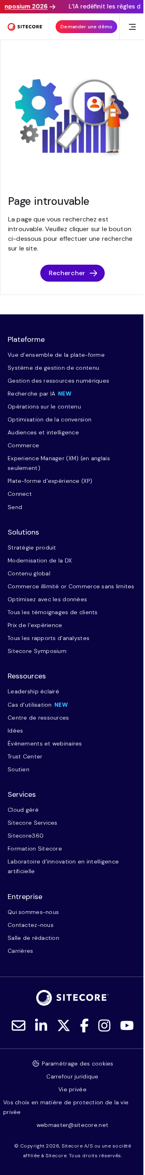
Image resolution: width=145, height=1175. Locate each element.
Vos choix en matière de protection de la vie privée (65, 1107)
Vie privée (72, 1089)
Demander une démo (86, 26)
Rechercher (67, 273)
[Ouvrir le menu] (132, 27)
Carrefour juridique (72, 1076)
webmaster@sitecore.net (72, 1125)
